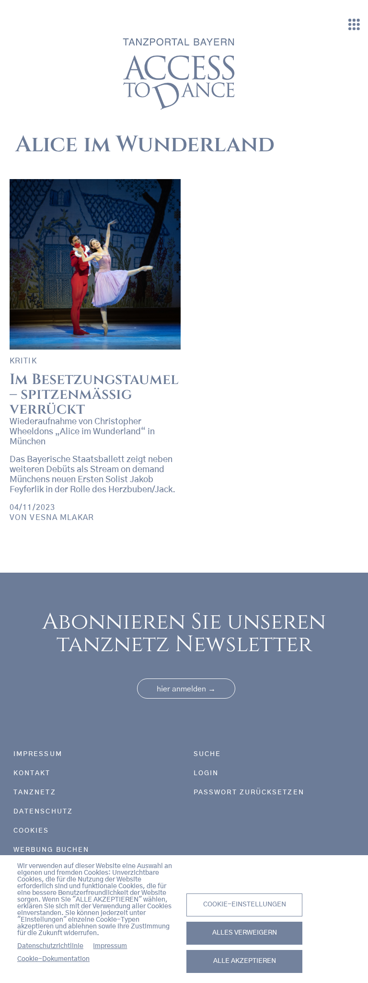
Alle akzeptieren (244, 961)
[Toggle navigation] (354, 25)
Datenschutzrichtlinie (50, 946)
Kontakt (32, 773)
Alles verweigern (244, 932)
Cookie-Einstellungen (244, 904)
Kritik (23, 361)
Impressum (110, 946)
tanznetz (34, 792)
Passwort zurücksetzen (249, 792)
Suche (207, 754)
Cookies (31, 830)
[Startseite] (180, 73)
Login (206, 773)
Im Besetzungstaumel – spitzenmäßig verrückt (94, 394)
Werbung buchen (51, 850)
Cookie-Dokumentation (53, 959)
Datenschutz (43, 811)
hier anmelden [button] (186, 689)
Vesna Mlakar (61, 517)
